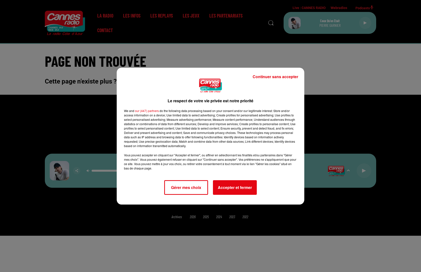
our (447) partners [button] (147, 111)
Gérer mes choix (186, 187)
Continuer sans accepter (275, 76)
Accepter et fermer (235, 187)
